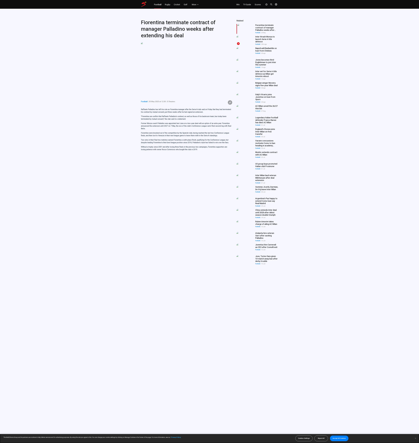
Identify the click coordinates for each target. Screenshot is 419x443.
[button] (257, 40)
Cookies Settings (304, 438)
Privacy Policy (176, 437)
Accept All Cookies (339, 438)
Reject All (321, 438)
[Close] (415, 438)
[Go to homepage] (143, 4)
